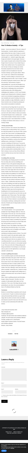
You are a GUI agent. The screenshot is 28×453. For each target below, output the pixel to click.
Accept (4, 450)
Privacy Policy (9, 431)
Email (2, 389)
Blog (2, 43)
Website (16, 389)
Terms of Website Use (17, 431)
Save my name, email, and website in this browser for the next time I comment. (14, 396)
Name (2, 383)
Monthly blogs (6, 43)
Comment (3, 367)
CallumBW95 (13, 350)
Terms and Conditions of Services (14, 433)
